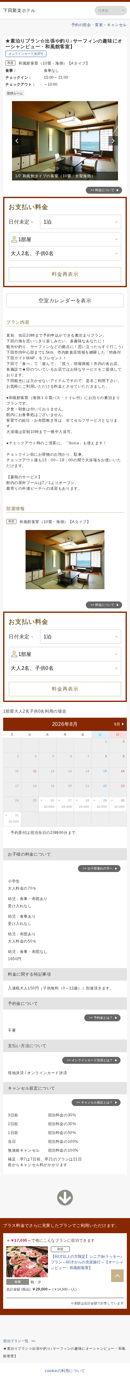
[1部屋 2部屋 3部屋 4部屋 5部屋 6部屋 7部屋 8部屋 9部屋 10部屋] (65, 239)
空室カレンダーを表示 (65, 300)
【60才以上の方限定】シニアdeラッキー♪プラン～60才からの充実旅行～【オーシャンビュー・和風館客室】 (87, 1262)
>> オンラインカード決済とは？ (90, 1060)
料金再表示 (65, 274)
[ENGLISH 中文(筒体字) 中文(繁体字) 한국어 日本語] (111, 10)
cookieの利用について (65, 1371)
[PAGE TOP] (117, 1275)
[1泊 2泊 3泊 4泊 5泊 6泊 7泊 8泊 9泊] (80, 222)
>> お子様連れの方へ (98, 868)
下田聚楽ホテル (19, 10)
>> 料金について (102, 190)
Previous (17, 141)
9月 (117, 724)
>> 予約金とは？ (101, 1017)
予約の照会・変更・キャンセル (99, 25)
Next (114, 141)
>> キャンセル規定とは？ (94, 1102)
